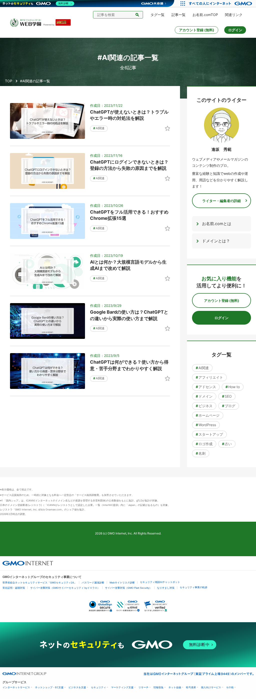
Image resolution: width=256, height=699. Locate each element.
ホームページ (208, 415)
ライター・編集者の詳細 (221, 201)
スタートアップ (209, 434)
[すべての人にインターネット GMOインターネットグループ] (221, 3)
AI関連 (98, 128)
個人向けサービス (211, 687)
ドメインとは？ (216, 240)
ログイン (235, 30)
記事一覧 (179, 15)
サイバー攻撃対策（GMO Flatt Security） (128, 587)
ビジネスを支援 (77, 687)
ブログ (228, 406)
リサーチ (143, 687)
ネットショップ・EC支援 (49, 687)
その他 (230, 687)
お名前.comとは (216, 223)
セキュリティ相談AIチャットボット (160, 582)
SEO (227, 396)
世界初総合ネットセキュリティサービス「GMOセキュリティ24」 (39, 582)
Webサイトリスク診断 (122, 582)
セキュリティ (98, 687)
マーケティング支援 (122, 687)
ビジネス (204, 406)
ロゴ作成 (204, 444)
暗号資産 (191, 687)
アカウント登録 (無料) (196, 30)
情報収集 (159, 687)
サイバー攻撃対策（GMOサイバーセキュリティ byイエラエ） (65, 587)
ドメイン (204, 396)
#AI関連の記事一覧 (35, 81)
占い (227, 444)
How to (233, 387)
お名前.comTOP (205, 15)
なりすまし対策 (165, 587)
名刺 (201, 453)
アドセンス (206, 387)
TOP (8, 81)
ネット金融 (174, 687)
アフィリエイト (209, 377)
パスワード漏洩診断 (93, 582)
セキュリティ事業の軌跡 (193, 587)
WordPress (206, 425)
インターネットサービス (16, 687)
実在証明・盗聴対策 (13, 587)
